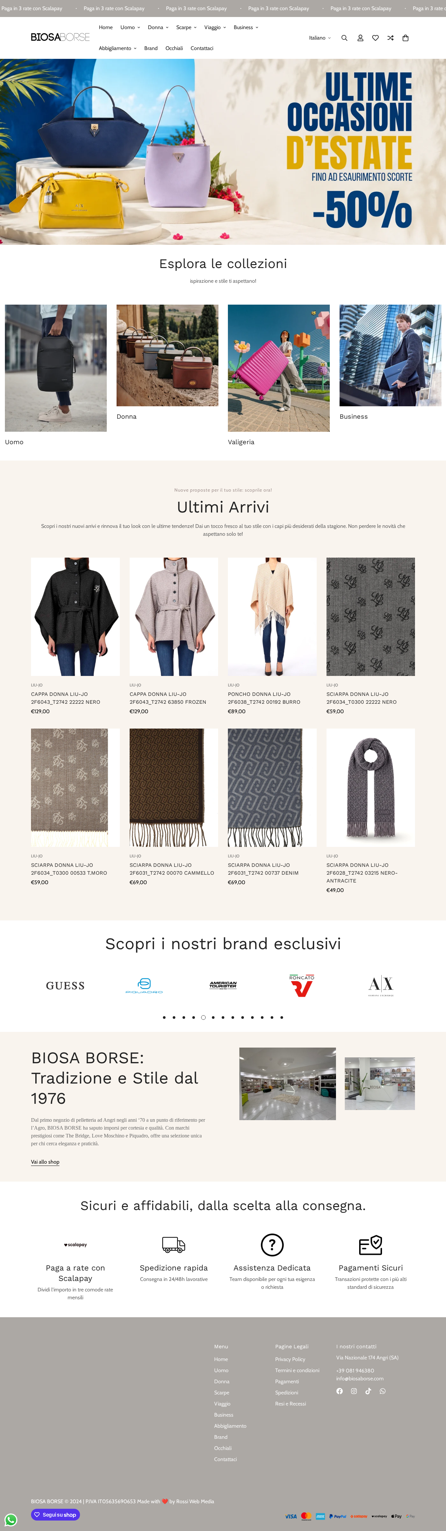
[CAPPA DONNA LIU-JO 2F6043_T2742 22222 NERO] (75, 617)
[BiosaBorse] (60, 37)
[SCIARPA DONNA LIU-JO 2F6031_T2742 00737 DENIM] (272, 788)
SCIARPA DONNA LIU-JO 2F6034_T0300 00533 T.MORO (69, 869)
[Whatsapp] (382, 1391)
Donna (155, 27)
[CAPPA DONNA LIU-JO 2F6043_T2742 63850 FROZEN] (174, 617)
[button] (405, 37)
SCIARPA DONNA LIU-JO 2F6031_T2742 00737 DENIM (263, 869)
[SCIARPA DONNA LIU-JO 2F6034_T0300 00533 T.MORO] (75, 788)
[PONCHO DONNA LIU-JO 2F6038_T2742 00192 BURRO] (272, 617)
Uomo (127, 27)
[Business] (390, 355)
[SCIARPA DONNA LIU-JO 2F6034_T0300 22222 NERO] (371, 617)
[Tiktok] (368, 1391)
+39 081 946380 (355, 1371)
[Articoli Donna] (167, 355)
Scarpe (183, 27)
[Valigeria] (279, 368)
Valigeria (241, 442)
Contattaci (202, 48)
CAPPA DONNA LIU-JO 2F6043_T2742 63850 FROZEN (168, 698)
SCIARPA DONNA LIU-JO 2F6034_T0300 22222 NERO (362, 698)
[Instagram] (354, 1391)
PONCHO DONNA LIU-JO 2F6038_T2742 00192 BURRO (264, 698)
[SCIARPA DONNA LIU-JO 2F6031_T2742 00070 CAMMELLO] (174, 788)
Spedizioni (286, 1392)
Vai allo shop (45, 1162)
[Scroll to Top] (433, 1495)
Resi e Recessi (290, 1404)
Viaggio (212, 27)
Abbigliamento (115, 48)
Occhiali (174, 48)
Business (243, 27)
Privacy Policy (290, 1359)
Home (106, 27)
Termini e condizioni (297, 1370)
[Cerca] (344, 38)
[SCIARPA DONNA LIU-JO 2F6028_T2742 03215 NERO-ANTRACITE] (371, 788)
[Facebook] (339, 1391)
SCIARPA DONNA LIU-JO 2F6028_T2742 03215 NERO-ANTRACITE (362, 873)
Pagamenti (287, 1381)
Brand (151, 48)
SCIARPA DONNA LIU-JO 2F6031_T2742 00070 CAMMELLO (172, 869)
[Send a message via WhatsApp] (11, 1520)
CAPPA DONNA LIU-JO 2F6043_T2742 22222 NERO (65, 698)
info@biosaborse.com (360, 1378)
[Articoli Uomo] (56, 368)
